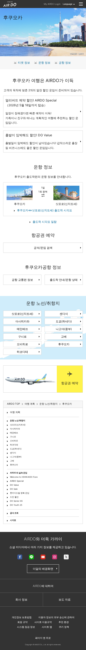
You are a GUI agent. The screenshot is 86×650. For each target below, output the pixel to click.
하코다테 (22, 351)
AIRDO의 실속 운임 (18, 472)
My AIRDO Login (52, 4)
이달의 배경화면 (43, 568)
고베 (64, 336)
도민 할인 (14, 497)
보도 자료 (65, 599)
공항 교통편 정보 (22, 279)
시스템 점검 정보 (26, 626)
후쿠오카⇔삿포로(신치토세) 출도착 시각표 (44, 210)
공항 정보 (65, 62)
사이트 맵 (47, 626)
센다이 (64, 313)
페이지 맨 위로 (43, 637)
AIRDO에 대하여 (43, 586)
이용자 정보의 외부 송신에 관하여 (56, 617)
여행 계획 (15, 412)
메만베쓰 (22, 329)
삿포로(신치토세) (22, 313)
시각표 (13, 520)
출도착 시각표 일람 (45, 221)
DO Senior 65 (16, 501)
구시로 (22, 336)
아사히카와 (22, 321)
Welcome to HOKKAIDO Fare (24, 477)
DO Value (14, 485)
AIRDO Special (17, 481)
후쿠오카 (63, 344)
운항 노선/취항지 (17, 420)
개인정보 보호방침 (22, 617)
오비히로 (22, 344)
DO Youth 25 (16, 505)
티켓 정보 (24, 62)
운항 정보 (44, 62)
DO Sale (14, 489)
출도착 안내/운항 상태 (64, 279)
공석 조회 (14, 513)
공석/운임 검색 (43, 247)
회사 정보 (21, 599)
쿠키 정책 (64, 626)
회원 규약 (22, 622)
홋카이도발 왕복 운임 (19, 493)
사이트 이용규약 (43, 622)
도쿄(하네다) (64, 321)
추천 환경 (64, 622)
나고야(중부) (64, 329)
